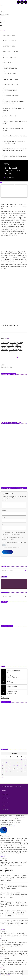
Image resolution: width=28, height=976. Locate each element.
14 (17, 765)
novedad (3, 347)
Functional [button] (2, 929)
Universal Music (5, 352)
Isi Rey (7, 338)
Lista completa (5, 697)
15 (21, 765)
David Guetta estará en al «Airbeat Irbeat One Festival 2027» (15, 728)
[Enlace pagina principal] (3, 2)
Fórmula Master (6, 616)
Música (4, 445)
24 (2, 771)
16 (25, 765)
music (9, 345)
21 (17, 768)
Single (20, 349)
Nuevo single (4, 349)
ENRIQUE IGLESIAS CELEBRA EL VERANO (12, 400)
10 (2, 765)
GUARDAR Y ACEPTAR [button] (5, 975)
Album (6, 164)
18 (6, 768)
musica (14, 345)
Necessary (4, 858)
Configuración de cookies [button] (5, 826)
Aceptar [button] (13, 826)
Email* (3, 517)
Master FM (5, 613)
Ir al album (2, 30)
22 (21, 768)
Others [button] (1, 967)
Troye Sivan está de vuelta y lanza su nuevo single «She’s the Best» (16, 741)
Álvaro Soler (4, 342)
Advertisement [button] (3, 957)
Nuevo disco (18, 347)
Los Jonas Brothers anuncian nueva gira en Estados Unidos (16, 721)
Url (2, 524)
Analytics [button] (2, 948)
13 (14, 765)
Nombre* (4, 510)
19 (10, 768)
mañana (20, 342)
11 (6, 765)
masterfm (3, 345)
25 (6, 771)
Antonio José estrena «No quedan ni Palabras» (16, 734)
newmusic (20, 345)
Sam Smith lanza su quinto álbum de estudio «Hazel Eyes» (12, 478)
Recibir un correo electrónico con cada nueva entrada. (15, 542)
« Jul (2, 777)
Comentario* (4, 500)
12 (10, 765)
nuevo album (10, 347)
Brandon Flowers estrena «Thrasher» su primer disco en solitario (13, 449)
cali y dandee (13, 342)
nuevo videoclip (13, 349)
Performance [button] (3, 938)
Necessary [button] (2, 856)
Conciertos (4, 396)
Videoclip (13, 352)
